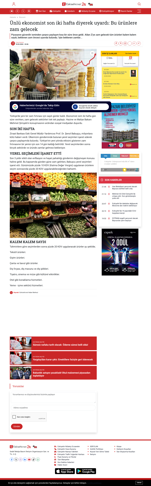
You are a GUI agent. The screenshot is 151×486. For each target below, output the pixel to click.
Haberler (13, 17)
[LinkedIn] (25, 459)
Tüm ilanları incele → (131, 53)
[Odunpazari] (120, 125)
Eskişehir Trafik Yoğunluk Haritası (71, 454)
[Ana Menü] (139, 11)
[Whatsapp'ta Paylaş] (125, 43)
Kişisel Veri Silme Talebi (99, 452)
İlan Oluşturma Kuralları (126, 452)
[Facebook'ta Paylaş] (116, 43)
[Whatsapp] (38, 459)
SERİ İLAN (94, 446)
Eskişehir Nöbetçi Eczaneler (69, 446)
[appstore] (65, 471)
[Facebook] (12, 459)
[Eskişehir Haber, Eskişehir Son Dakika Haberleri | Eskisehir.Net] (77, 4)
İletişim (93, 454)
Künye (119, 446)
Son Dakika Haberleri (66, 462)
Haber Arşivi (62, 465)
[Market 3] (53, 205)
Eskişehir (57, 11)
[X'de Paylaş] (121, 43)
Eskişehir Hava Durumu (67, 449)
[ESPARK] (120, 252)
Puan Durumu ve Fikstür (67, 457)
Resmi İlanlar (126, 11)
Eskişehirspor (108, 11)
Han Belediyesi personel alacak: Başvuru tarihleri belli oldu (124, 187)
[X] (16, 459)
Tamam (139, 482)
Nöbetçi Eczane (88, 11)
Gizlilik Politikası (96, 449)
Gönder (16, 426)
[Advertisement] (53, 314)
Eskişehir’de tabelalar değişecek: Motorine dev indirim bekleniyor (125, 204)
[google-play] (86, 471)
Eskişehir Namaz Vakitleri (68, 452)
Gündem (71, 11)
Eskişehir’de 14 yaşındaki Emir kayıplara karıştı (124, 212)
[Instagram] (20, 459)
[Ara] (139, 4)
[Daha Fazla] (130, 43)
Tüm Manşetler (63, 460)
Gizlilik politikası (94, 483)
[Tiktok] (34, 459)
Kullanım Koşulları (124, 449)
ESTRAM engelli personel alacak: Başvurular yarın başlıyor (125, 219)
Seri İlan (42, 11)
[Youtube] (29, 459)
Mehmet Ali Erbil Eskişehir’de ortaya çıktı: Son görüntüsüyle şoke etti (124, 196)
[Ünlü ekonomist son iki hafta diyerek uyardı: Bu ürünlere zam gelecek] (53, 74)
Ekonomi (22, 17)
